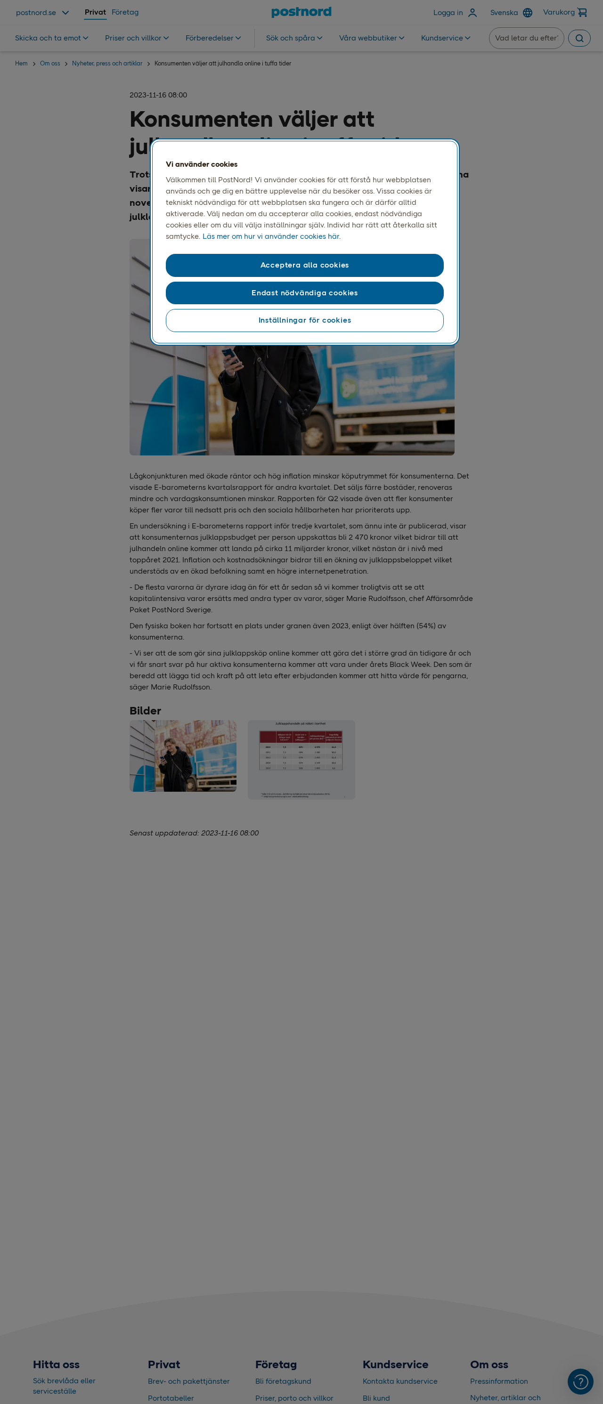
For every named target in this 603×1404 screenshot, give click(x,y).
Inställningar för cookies (305, 320)
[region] (305, 242)
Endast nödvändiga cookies (305, 292)
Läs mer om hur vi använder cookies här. (272, 236)
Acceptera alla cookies (305, 264)
